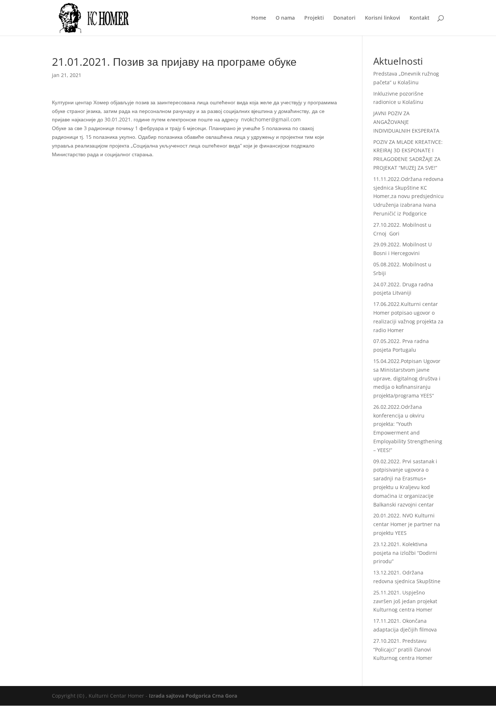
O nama (285, 18)
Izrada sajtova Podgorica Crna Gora (193, 695)
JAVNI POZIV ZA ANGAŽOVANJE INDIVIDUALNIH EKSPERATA (406, 122)
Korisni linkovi (382, 18)
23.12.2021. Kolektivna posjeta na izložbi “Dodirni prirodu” (405, 553)
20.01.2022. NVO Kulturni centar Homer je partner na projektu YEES (406, 524)
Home (258, 18)
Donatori (344, 18)
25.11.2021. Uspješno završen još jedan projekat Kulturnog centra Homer (405, 601)
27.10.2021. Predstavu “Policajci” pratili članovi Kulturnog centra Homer (402, 649)
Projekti (314, 18)
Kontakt (420, 18)
